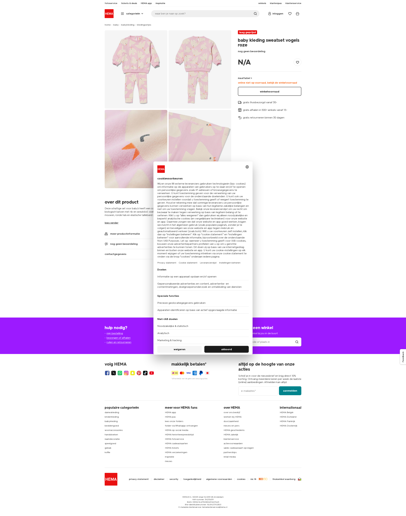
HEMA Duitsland (288, 416)
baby (116, 24)
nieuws (168, 461)
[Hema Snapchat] (132, 373)
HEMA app (170, 412)
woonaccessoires (114, 430)
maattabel (244, 78)
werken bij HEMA (233, 416)
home (108, 24)
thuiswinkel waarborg (283, 479)
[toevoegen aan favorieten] (297, 62)
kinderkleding (112, 416)
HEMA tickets (172, 448)
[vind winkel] (297, 342)
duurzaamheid (231, 421)
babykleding (127, 24)
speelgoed (110, 443)
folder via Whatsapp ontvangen (181, 425)
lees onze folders (174, 421)
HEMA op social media (176, 430)
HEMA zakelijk (231, 434)
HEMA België (286, 412)
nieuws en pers (231, 425)
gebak (108, 448)
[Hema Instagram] (126, 373)
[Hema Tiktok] (145, 373)
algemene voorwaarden (219, 479)
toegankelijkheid (192, 479)
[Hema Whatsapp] (120, 373)
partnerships (230, 452)
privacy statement (139, 479)
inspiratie (169, 456)
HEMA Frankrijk (287, 421)
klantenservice (231, 439)
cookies (241, 479)
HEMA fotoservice (174, 439)
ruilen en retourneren (119, 342)
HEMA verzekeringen (176, 452)
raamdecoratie (112, 439)
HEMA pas (170, 416)
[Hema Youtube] (151, 373)
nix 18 (253, 479)
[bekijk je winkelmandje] (297, 13)
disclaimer (159, 479)
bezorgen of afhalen (119, 337)
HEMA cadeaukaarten (176, 443)
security (174, 479)
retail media (230, 456)
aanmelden (290, 390)
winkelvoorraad (269, 91)
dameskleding (112, 412)
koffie (107, 452)
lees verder (111, 222)
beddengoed (112, 425)
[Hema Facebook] (107, 373)
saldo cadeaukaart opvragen (239, 448)
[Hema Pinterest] (139, 373)
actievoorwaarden (233, 443)
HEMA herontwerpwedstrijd (179, 434)
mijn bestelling (115, 333)
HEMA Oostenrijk (288, 425)
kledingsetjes (144, 24)
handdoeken (111, 434)
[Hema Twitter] (113, 373)
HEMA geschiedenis (234, 430)
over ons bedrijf (232, 412)
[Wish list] (290, 13)
